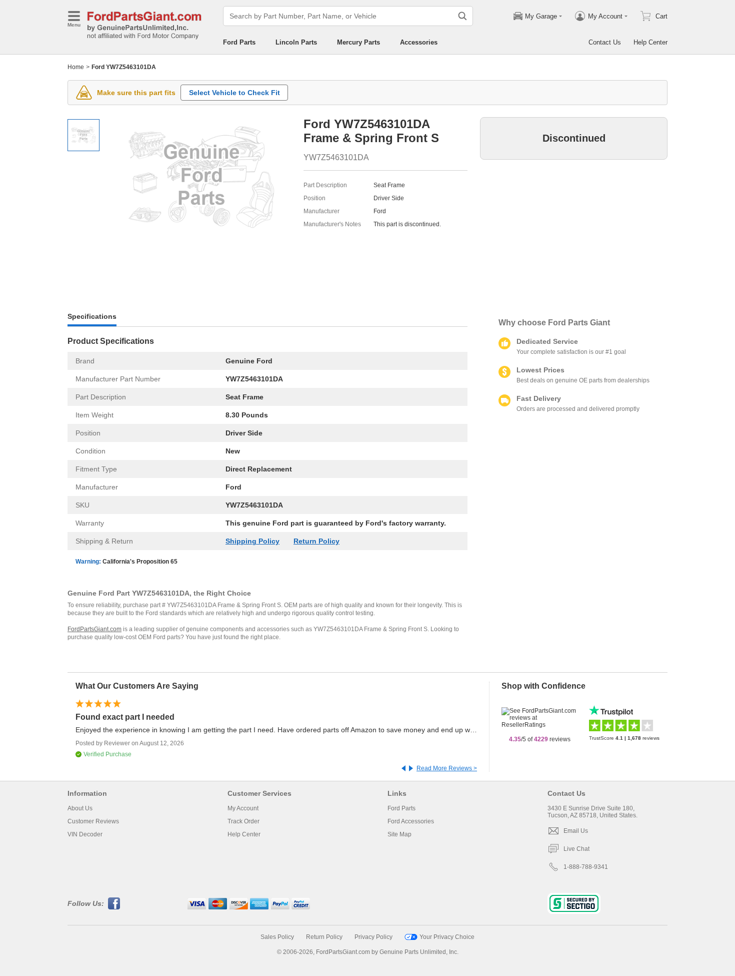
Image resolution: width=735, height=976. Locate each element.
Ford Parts (239, 42)
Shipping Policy (253, 541)
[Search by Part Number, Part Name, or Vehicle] (462, 16)
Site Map (400, 834)
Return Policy (317, 541)
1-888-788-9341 (586, 866)
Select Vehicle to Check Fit (234, 93)
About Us (80, 808)
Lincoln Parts (296, 42)
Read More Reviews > (446, 768)
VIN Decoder (85, 834)
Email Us (576, 830)
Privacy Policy (373, 936)
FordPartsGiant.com (95, 629)
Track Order (244, 821)
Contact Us (604, 42)
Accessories (419, 42)
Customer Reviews (93, 821)
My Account (243, 808)
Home (76, 67)
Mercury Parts (358, 42)
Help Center (651, 42)
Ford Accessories (411, 821)
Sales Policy (277, 936)
